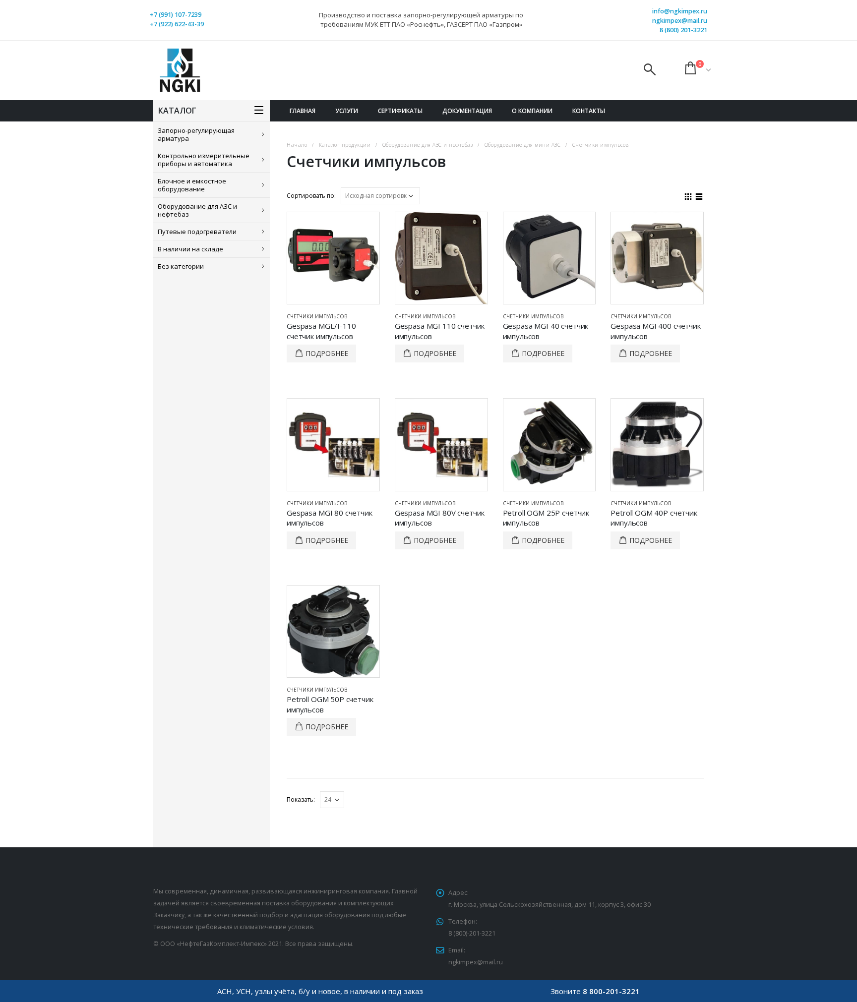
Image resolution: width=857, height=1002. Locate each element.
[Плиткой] (688, 195)
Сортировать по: (311, 195)
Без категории (181, 266)
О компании (532, 111)
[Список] (699, 195)
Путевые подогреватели (197, 231)
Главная (302, 111)
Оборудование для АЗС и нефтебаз (197, 210)
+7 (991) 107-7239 (175, 14)
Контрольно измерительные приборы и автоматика (203, 159)
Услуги (346, 111)
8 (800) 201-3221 (683, 30)
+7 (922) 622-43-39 (177, 24)
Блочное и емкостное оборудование (192, 185)
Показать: (301, 799)
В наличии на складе (190, 248)
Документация (467, 111)
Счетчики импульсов (317, 316)
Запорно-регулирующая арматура (196, 134)
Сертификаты (400, 111)
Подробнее (327, 353)
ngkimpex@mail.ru (679, 20)
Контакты (588, 111)
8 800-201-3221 (611, 991)
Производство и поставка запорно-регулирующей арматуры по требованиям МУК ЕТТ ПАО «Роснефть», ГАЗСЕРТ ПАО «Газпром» (421, 19)
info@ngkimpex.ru (679, 11)
